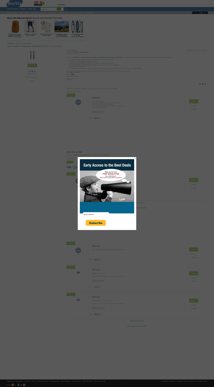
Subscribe (95, 223)
